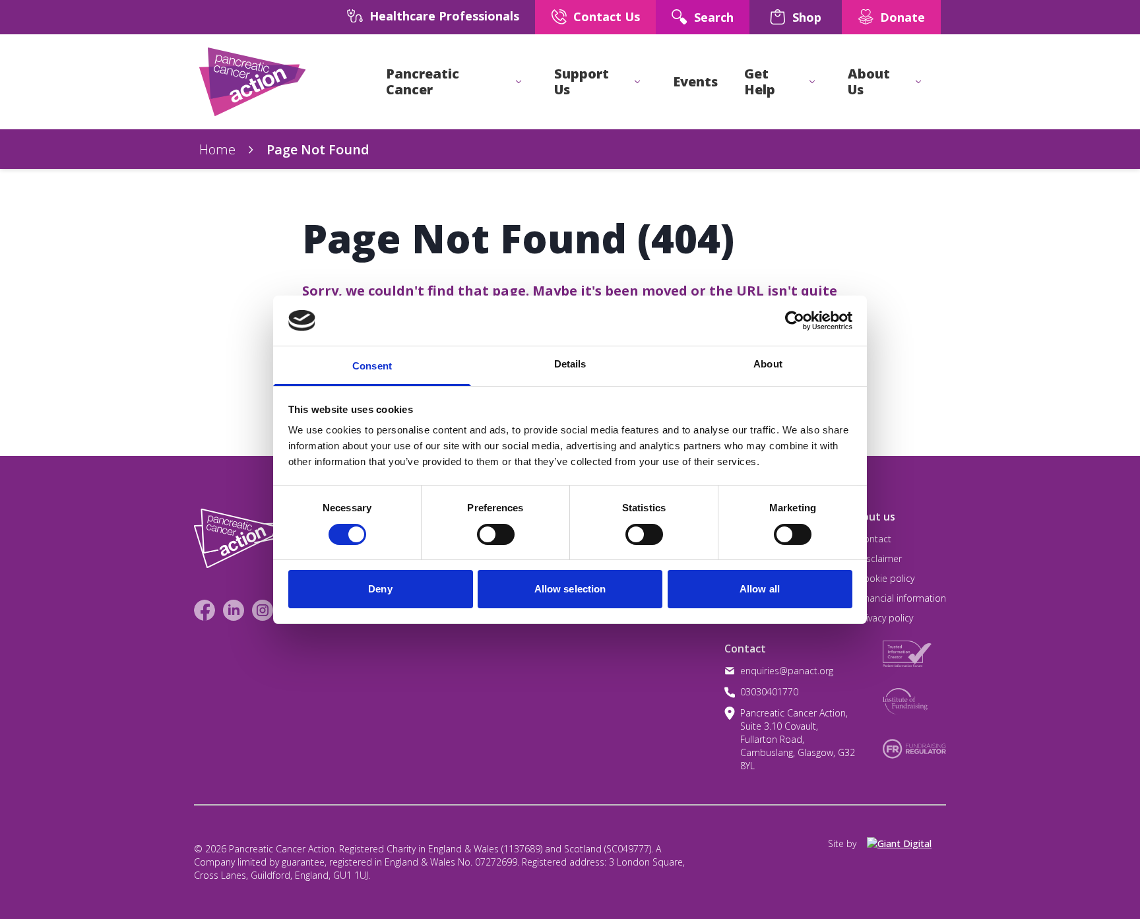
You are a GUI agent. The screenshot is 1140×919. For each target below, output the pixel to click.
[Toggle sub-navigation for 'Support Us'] (637, 82)
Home (217, 149)
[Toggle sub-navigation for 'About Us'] (918, 82)
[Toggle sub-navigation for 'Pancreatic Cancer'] (518, 82)
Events (695, 82)
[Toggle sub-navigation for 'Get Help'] (812, 82)
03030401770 (769, 691)
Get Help (759, 82)
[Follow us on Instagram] (262, 610)
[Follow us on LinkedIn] (233, 610)
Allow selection (570, 588)
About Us (869, 82)
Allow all (760, 588)
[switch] (482, 529)
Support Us (581, 82)
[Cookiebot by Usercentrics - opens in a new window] (794, 321)
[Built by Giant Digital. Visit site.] (906, 843)
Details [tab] (570, 363)
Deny (380, 588)
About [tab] (767, 363)
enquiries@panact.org (786, 670)
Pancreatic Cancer (422, 82)
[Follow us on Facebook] (204, 610)
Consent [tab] (372, 365)
